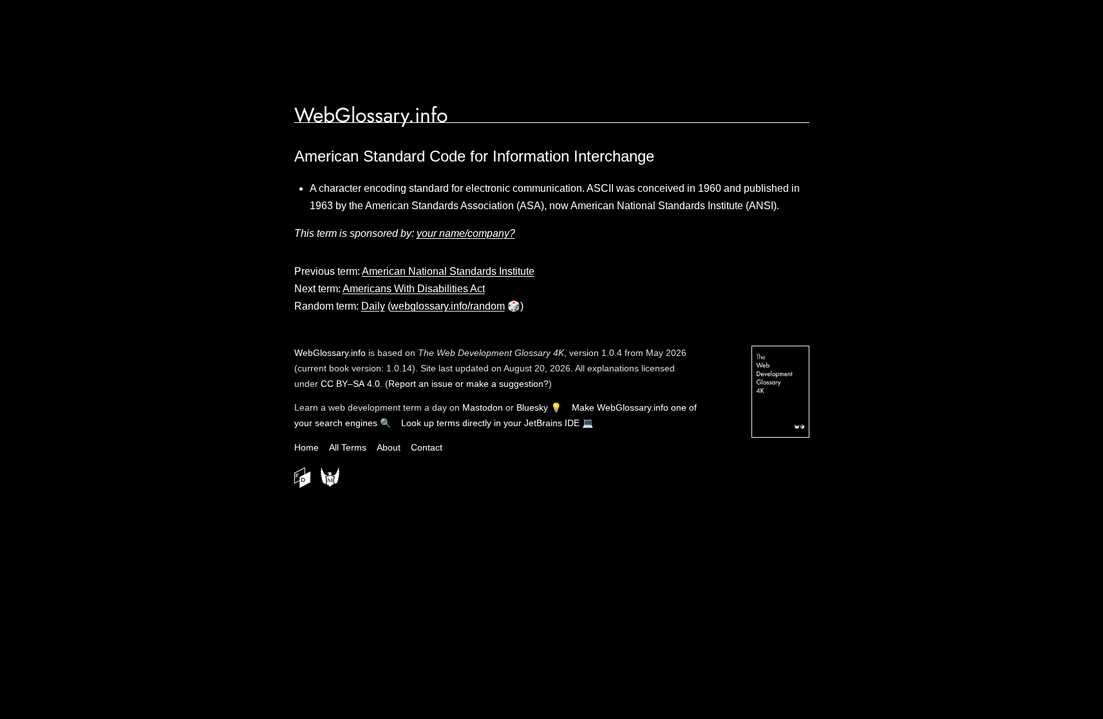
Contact (426, 447)
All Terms (347, 447)
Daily (373, 306)
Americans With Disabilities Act (414, 288)
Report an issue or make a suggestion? (468, 383)
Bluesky (532, 407)
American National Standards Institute (448, 271)
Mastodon (482, 407)
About (389, 447)
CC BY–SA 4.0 (350, 383)
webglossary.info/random (448, 306)
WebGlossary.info (371, 115)
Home (306, 447)
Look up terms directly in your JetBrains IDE (490, 423)
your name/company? (466, 233)
